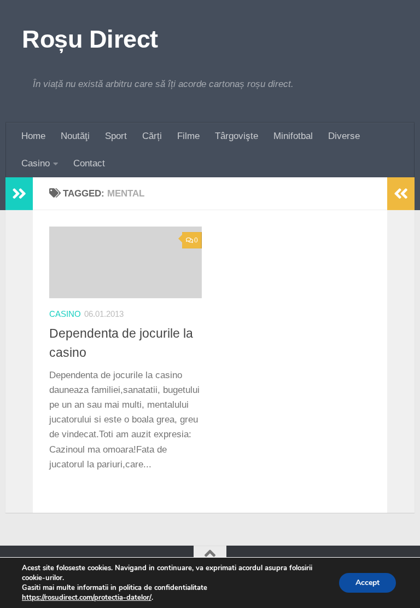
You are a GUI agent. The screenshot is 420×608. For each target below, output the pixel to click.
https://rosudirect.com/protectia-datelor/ (86, 598)
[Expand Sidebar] (19, 193)
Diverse (344, 136)
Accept (367, 582)
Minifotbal (293, 136)
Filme (188, 136)
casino (65, 314)
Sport (116, 136)
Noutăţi (75, 136)
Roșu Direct (90, 39)
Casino (35, 163)
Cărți (152, 136)
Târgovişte (236, 136)
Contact (89, 163)
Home (33, 136)
